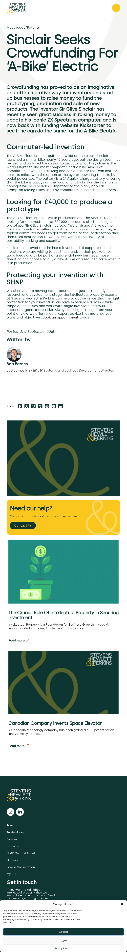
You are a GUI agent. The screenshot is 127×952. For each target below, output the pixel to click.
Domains (13, 846)
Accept (63, 931)
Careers (12, 860)
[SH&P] (63, 795)
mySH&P (12, 874)
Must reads (16, 27)
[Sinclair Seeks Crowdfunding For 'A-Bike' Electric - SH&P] (16, 9)
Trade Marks (15, 832)
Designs (12, 839)
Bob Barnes (17, 363)
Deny (64, 940)
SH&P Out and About (21, 853)
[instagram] (10, 812)
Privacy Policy (62, 948)
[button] (122, 904)
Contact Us (23, 525)
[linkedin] (20, 812)
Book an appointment (60, 317)
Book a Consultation (21, 867)
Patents (33, 27)
